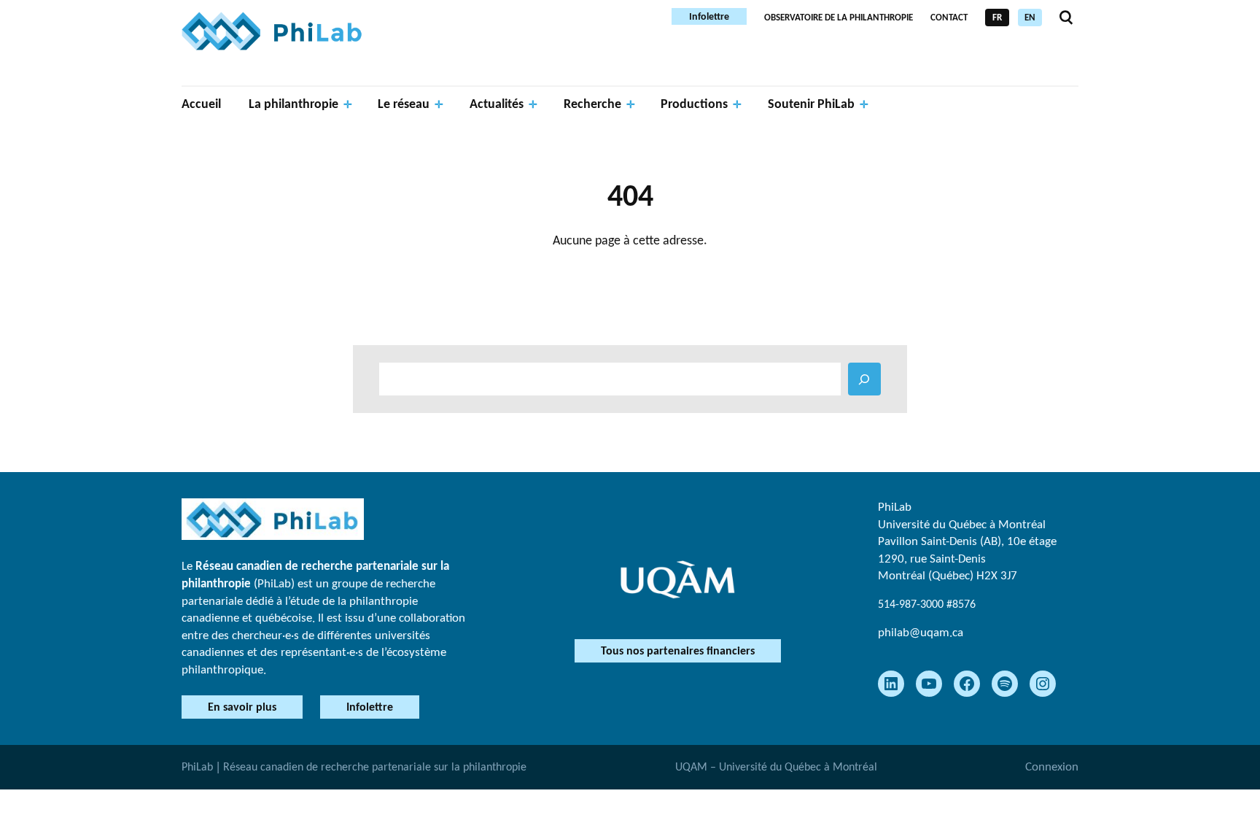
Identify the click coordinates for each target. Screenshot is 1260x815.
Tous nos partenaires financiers (678, 650)
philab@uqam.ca (920, 632)
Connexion (1051, 766)
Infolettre (709, 16)
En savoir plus (242, 707)
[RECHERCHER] (864, 379)
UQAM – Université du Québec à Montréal (776, 766)
